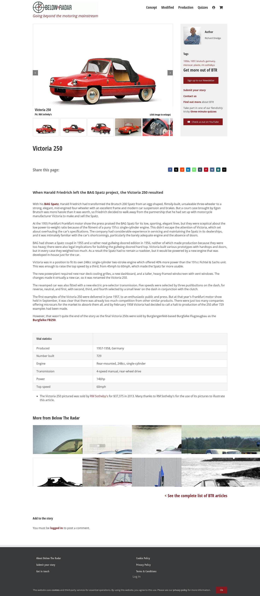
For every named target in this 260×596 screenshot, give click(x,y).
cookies (56, 590)
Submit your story (194, 90)
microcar (188, 65)
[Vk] (212, 170)
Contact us (190, 96)
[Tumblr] (200, 170)
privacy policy (180, 590)
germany (210, 61)
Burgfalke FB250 (44, 320)
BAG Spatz (51, 204)
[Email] (224, 170)
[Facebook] (170, 170)
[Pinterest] (206, 170)
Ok (221, 590)
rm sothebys (208, 65)
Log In (137, 576)
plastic (197, 65)
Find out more (192, 102)
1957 (192, 61)
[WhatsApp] (194, 170)
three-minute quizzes (203, 111)
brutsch (201, 61)
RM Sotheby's (99, 396)
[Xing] (218, 170)
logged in (56, 528)
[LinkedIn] (188, 170)
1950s (186, 61)
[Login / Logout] (213, 7)
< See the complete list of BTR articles (196, 495)
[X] (176, 170)
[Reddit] (182, 170)
